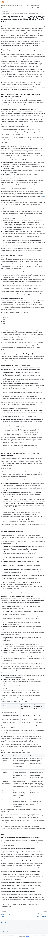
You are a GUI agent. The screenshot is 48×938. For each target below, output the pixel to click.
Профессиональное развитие (22, 5)
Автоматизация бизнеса (6, 933)
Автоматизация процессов (7, 5)
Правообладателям (5, 926)
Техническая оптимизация (21, 8)
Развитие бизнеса (35, 5)
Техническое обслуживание (34, 931)
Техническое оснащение (20, 931)
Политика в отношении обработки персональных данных (18, 922)
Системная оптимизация (7, 8)
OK (27, 936)
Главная (3, 11)
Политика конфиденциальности (29, 924)
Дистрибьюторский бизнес (35, 8)
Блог (2, 922)
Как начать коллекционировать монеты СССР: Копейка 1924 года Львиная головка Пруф (12, 914)
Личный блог (9, 11)
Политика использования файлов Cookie (10, 924)
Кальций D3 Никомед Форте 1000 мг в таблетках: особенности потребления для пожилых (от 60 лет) (36, 914)
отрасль (43, 196)
